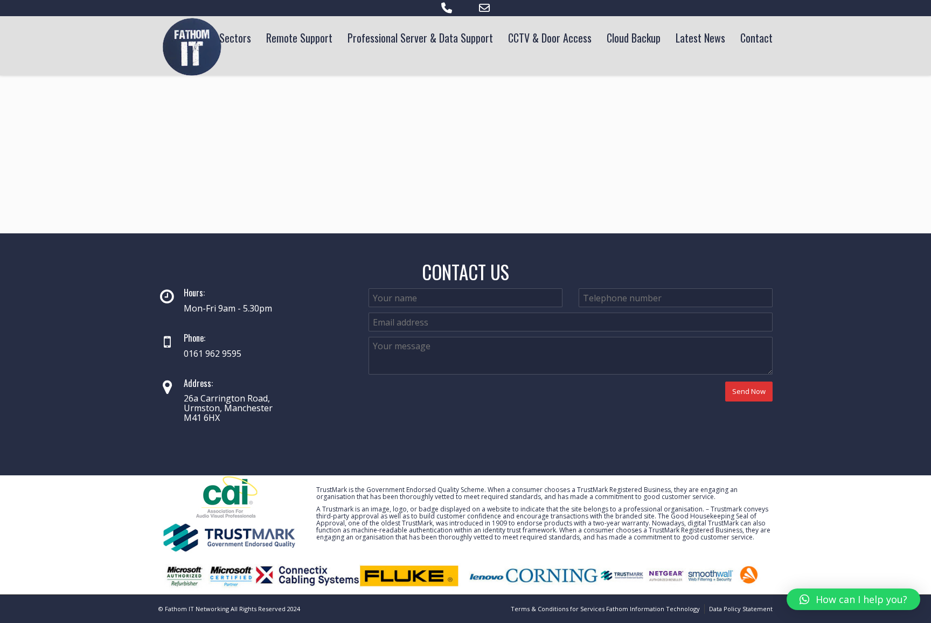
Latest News (700, 38)
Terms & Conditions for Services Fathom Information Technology (605, 609)
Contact (756, 38)
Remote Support (299, 38)
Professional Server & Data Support (420, 38)
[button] (853, 599)
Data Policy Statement (741, 609)
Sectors (235, 38)
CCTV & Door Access (550, 38)
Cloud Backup (634, 38)
